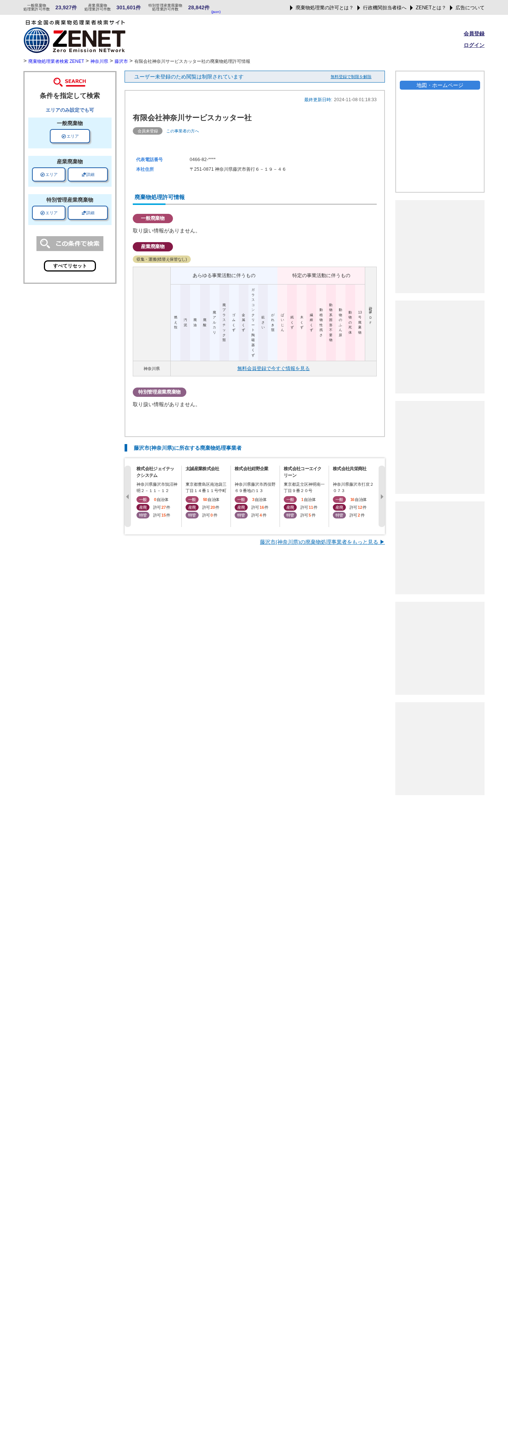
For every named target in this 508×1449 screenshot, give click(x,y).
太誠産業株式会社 (202, 468)
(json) (216, 12)
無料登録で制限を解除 (351, 76)
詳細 (87, 174)
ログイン (474, 45)
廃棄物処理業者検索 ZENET (56, 61)
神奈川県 (99, 61)
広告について (470, 7)
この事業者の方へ (182, 131)
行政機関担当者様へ (384, 7)
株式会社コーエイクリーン (303, 472)
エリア (70, 136)
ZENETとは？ (431, 7)
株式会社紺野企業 (251, 468)
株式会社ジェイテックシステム (155, 472)
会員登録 (474, 33)
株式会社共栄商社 (349, 468)
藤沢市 (121, 61)
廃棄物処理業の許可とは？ (325, 7)
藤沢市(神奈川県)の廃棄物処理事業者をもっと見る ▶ (322, 542)
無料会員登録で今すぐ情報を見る (273, 368)
